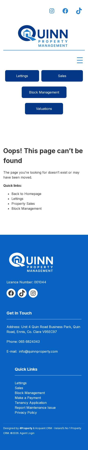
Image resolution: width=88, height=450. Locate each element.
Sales (62, 76)
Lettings (22, 76)
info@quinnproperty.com (38, 351)
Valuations (44, 109)
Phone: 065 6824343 (23, 341)
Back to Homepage (26, 194)
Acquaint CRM (43, 428)
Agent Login (27, 433)
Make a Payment (28, 398)
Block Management (44, 92)
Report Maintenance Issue (35, 408)
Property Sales (23, 204)
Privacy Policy (26, 412)
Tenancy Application (31, 403)
